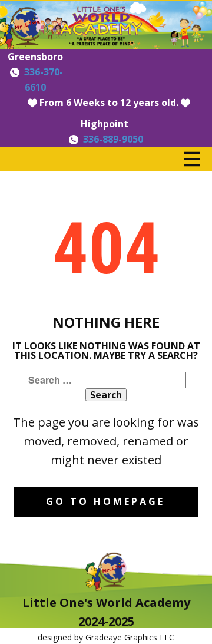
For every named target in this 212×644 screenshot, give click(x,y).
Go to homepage (105, 501)
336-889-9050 (113, 139)
